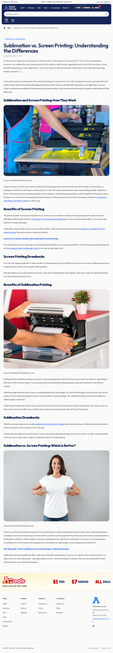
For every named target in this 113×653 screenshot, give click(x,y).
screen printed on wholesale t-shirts (24, 248)
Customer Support (103, 2)
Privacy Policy (93, 648)
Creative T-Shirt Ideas (15, 39)
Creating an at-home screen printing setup (48, 219)
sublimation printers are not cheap (50, 424)
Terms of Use (105, 648)
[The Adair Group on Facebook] (93, 626)
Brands (65, 8)
